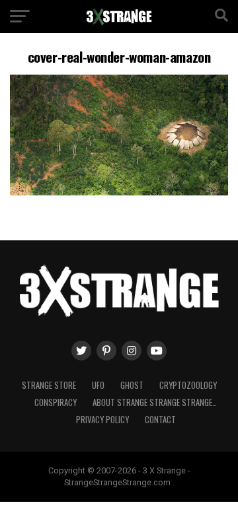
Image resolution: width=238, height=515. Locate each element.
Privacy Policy (102, 419)
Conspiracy (55, 402)
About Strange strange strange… (155, 402)
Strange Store (49, 385)
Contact (160, 419)
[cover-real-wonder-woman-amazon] (119, 192)
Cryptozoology (188, 385)
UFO (98, 385)
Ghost (131, 385)
